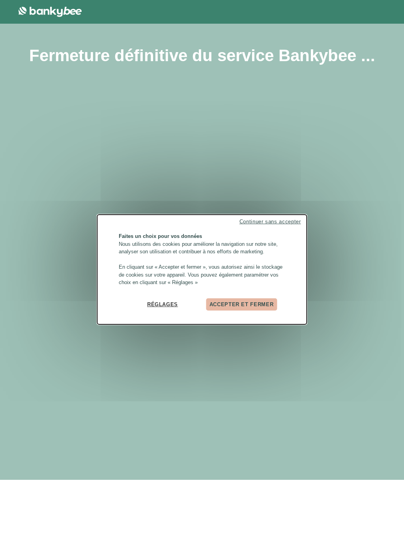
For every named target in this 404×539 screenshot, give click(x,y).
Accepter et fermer (241, 304)
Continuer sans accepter (270, 222)
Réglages (162, 304)
